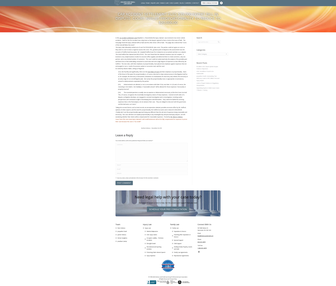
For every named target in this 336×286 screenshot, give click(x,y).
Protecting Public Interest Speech (156, 252)
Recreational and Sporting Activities (154, 248)
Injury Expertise (151, 255)
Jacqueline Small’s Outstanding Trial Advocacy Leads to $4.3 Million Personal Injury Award (208, 78)
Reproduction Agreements (181, 255)
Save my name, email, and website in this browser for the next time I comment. (138, 178)
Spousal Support (178, 240)
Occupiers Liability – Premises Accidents (155, 239)
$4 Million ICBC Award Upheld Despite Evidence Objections (207, 68)
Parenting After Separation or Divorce (182, 236)
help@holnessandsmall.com (205, 236)
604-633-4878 (201, 242)
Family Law (175, 228)
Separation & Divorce (180, 231)
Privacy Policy (173, 279)
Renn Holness (121, 228)
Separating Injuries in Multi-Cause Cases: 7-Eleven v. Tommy (208, 89)
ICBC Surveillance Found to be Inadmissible (205, 72)
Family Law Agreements (181, 252)
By (145, 128)
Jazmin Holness (122, 234)
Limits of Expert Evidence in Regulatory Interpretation (208, 84)
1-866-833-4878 (202, 248)
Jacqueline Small (122, 231)
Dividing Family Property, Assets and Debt (183, 248)
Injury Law (148, 228)
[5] (140, 87)
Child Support (177, 243)
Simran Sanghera (122, 238)
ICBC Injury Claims (152, 234)
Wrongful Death (151, 243)
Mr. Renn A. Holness (177, 117)
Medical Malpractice (152, 231)
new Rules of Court (154, 72)
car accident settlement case (128, 38)
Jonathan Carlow (122, 241)
